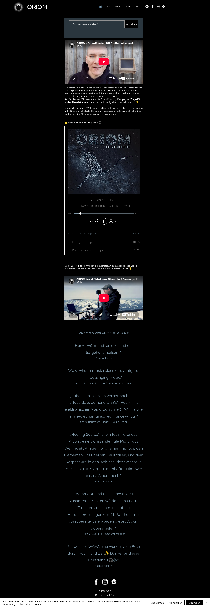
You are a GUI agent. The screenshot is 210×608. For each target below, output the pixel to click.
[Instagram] (158, 6)
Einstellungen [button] (157, 602)
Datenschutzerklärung (30, 604)
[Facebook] (153, 6)
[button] (100, 6)
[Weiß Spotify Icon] (164, 6)
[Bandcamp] (147, 6)
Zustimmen (194, 602)
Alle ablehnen (175, 602)
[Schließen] (206, 603)
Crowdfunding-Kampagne (115, 99)
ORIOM (37, 7)
